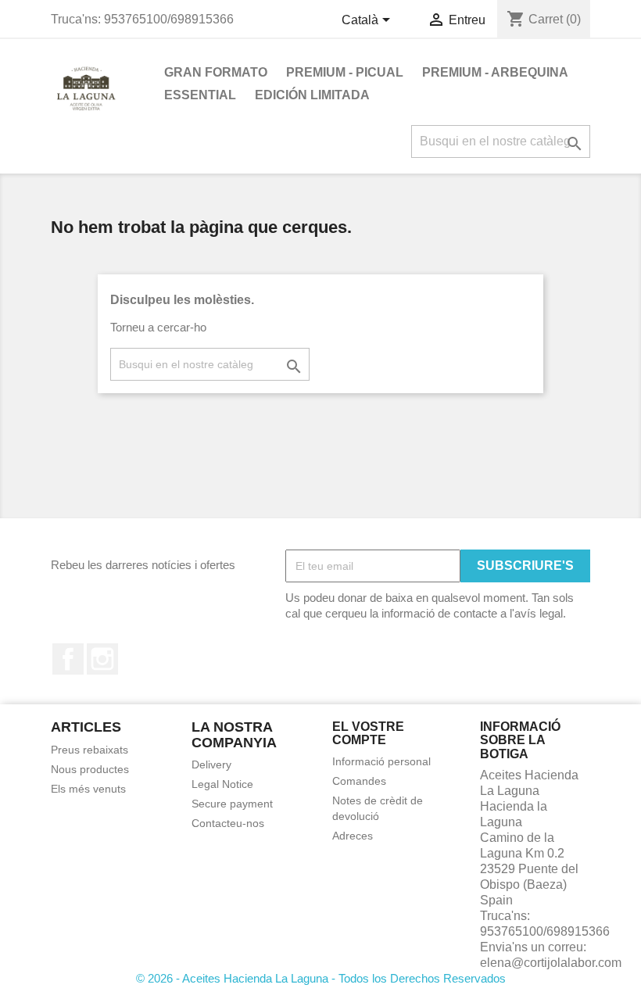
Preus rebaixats (89, 749)
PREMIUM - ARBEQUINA (495, 72)
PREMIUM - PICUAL (344, 72)
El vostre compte (368, 733)
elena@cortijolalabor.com (550, 962)
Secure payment (232, 803)
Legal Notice (222, 784)
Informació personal (381, 761)
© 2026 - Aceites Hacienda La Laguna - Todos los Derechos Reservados (321, 978)
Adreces (352, 835)
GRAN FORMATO (215, 72)
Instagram (102, 659)
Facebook (68, 659)
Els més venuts (88, 788)
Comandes (359, 781)
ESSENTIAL (200, 95)
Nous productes (90, 769)
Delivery (211, 764)
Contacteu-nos (228, 823)
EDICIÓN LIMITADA (312, 95)
